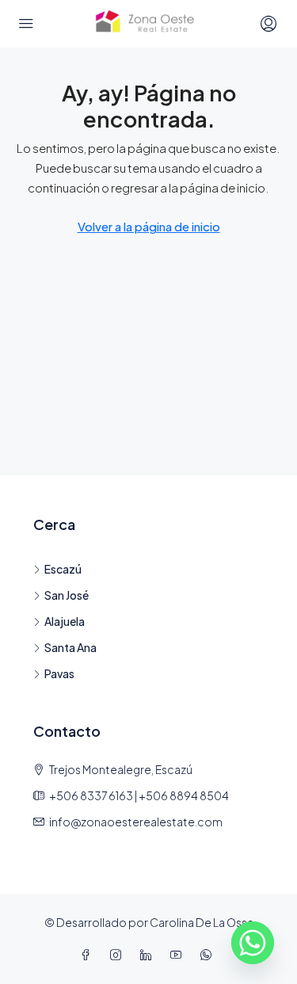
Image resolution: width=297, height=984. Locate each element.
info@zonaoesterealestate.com (136, 821)
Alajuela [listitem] (64, 621)
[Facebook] (88, 955)
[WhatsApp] (209, 955)
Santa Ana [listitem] (70, 647)
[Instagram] (119, 955)
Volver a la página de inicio (149, 226)
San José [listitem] (66, 595)
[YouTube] (179, 955)
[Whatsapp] (252, 942)
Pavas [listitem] (59, 673)
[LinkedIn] (149, 955)
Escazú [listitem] (63, 569)
